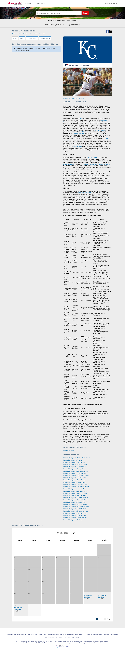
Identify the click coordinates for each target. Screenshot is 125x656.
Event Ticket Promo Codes (51, 637)
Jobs (76, 634)
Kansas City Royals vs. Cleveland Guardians (76, 475)
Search (85, 13)
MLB (81, 118)
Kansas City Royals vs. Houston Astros (74, 482)
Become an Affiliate (97, 634)
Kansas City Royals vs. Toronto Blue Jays (75, 517)
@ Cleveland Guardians (88, 596)
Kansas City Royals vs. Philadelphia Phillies (75, 500)
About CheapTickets (11, 634)
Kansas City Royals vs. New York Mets (74, 495)
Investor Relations (69, 634)
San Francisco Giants (84, 193)
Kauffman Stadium (92, 157)
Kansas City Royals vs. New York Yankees (75, 498)
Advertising (89, 634)
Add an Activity (114, 634)
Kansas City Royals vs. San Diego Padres (75, 504)
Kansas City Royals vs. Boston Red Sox (74, 467)
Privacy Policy (70, 637)
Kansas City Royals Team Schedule (73, 98)
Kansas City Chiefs (104, 164)
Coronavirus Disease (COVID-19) (55, 634)
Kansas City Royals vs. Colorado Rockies (75, 478)
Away (22, 38)
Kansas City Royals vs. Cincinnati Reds (74, 473)
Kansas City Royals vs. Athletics (72, 460)
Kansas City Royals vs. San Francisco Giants (76, 506)
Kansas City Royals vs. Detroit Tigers (74, 480)
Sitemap (77, 637)
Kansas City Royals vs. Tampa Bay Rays (75, 513)
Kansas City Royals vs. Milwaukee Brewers (75, 491)
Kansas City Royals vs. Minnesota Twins (75, 493)
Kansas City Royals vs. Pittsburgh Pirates (75, 502)
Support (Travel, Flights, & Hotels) (25, 634)
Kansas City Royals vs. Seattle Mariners (74, 509)
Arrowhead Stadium (69, 164)
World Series (86, 132)
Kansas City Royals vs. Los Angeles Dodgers (76, 486)
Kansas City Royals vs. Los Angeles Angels (75, 484)
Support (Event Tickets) (40, 634)
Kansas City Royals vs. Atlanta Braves (74, 462)
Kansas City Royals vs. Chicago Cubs (74, 469)
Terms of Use (62, 637)
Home (15, 38)
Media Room (82, 634)
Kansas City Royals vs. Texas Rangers (74, 515)
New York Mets (77, 146)
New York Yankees (99, 130)
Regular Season (32, 38)
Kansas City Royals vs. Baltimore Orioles (75, 464)
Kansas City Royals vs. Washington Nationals (76, 520)
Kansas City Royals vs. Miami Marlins (74, 489)
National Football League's (90, 164)
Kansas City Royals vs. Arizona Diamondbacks (76, 458)
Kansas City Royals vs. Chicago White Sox (75, 471)
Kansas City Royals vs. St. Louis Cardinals (75, 511)
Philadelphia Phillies (78, 133)
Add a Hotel (106, 634)
